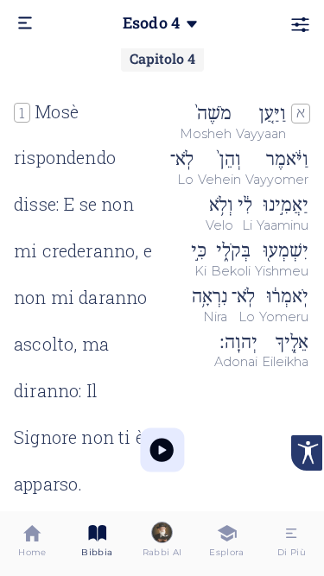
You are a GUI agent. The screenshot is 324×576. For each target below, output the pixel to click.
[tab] (32, 543)
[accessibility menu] (306, 453)
